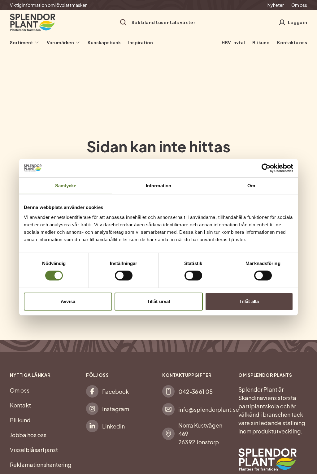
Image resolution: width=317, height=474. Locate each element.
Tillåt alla (249, 301)
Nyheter (275, 5)
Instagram (115, 408)
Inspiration (140, 42)
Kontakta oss (292, 42)
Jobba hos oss (28, 434)
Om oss (299, 5)
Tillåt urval (158, 301)
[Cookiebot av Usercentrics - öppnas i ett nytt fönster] (266, 167)
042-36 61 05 (195, 391)
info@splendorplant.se (208, 409)
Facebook (115, 391)
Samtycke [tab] (65, 185)
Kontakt (20, 405)
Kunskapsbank (104, 42)
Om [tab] (251, 185)
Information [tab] (158, 185)
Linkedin (113, 426)
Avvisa (68, 301)
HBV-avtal (233, 42)
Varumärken (60, 42)
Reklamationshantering (41, 464)
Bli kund (261, 42)
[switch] (123, 275)
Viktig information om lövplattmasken (49, 5)
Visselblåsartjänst (34, 449)
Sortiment (21, 42)
